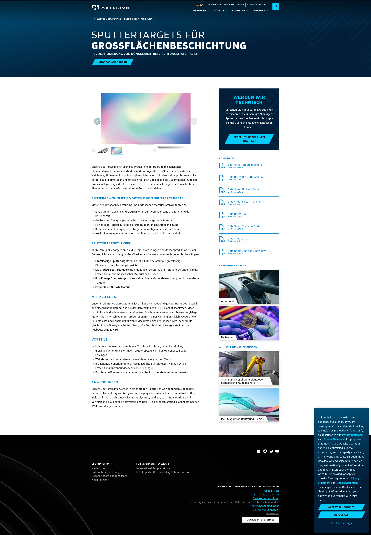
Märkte (218, 10)
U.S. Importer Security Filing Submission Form (164, 472)
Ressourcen (229, 4)
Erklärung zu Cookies (266, 494)
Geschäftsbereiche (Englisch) (109, 475)
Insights (259, 10)
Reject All (341, 514)
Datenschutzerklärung (266, 498)
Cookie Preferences (261, 519)
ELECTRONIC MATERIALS (109, 19)
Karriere (240, 4)
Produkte (199, 10)
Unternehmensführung (105, 472)
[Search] (275, 6)
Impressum (272, 513)
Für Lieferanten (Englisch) (152, 463)
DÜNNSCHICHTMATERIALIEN (138, 19)
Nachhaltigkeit (100, 479)
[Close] (365, 412)
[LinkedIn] (259, 451)
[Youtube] (277, 451)
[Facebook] (265, 451)
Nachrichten (99, 468)
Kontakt (263, 4)
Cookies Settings (341, 522)
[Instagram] (271, 451)
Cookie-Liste (271, 490)
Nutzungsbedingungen (265, 505)
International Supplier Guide (153, 468)
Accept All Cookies (341, 507)
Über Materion (214, 4)
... (92, 19)
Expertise (238, 10)
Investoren (252, 4)
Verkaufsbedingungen (266, 509)
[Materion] (110, 7)
